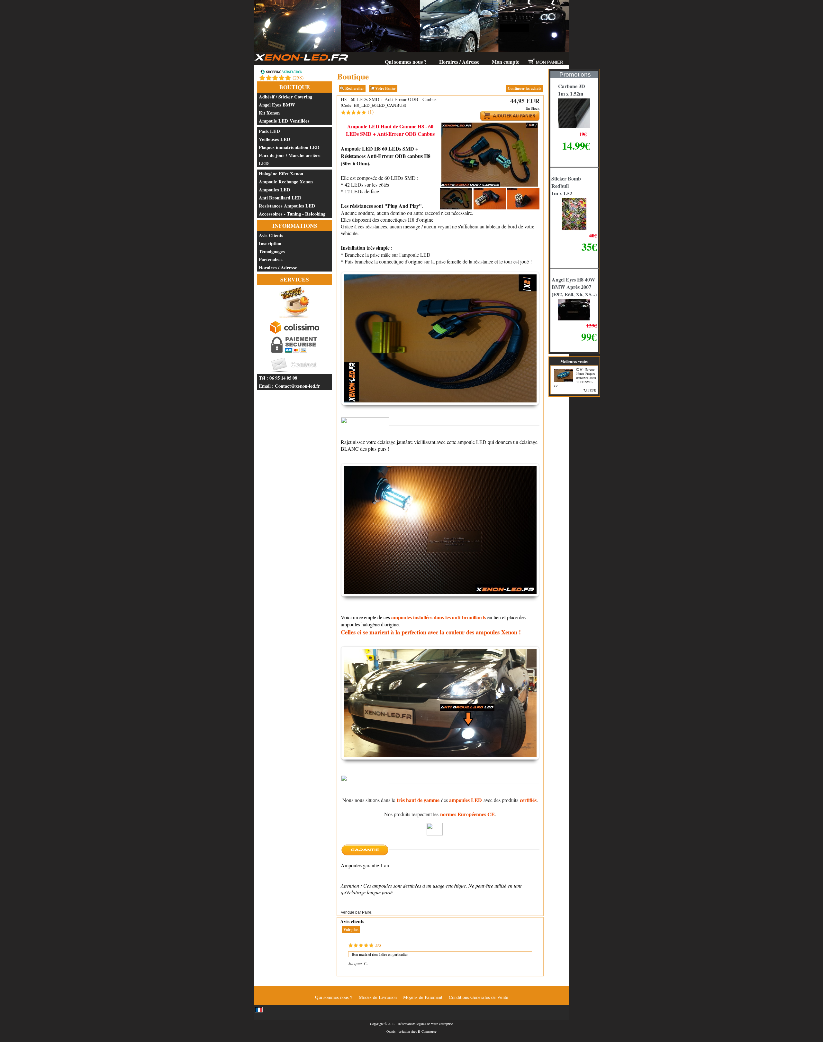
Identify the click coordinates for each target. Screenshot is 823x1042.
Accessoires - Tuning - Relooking (292, 213)
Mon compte (505, 61)
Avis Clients (271, 235)
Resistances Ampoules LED (287, 205)
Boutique (294, 87)
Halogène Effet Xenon (281, 173)
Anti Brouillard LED (280, 197)
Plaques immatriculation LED (289, 147)
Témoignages (272, 251)
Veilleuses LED (274, 139)
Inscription (270, 243)
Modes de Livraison (378, 997)
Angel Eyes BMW (277, 104)
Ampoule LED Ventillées (284, 120)
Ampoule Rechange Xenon (286, 181)
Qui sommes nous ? (406, 61)
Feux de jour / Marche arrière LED (290, 159)
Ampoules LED (274, 189)
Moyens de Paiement (422, 997)
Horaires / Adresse (459, 61)
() (298, 77)
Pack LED (269, 131)
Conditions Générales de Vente (478, 997)
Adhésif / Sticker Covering (285, 96)
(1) (371, 111)
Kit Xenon (269, 112)
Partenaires (271, 259)
